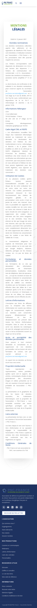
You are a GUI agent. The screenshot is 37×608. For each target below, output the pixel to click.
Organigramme (7, 526)
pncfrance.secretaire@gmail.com (16, 93)
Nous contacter (7, 586)
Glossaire (5, 567)
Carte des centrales (8, 555)
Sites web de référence (9, 577)
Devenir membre (7, 536)
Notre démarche (7, 530)
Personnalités (6, 558)
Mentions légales (7, 592)
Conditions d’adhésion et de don (12, 596)
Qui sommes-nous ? (8, 523)
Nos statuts (5, 533)
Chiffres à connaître (8, 570)
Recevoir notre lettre (13, 513)
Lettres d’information (8, 552)
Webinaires (5, 548)
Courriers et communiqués (10, 545)
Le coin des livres (7, 574)
